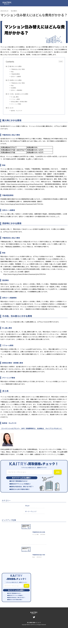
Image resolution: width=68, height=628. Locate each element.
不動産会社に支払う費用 (18, 69)
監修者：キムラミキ (16, 110)
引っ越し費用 (15, 97)
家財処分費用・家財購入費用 (19, 101)
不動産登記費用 (15, 74)
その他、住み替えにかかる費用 (18, 94)
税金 (12, 71)
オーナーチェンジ (30, 511)
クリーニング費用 (16, 104)
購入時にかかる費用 (15, 66)
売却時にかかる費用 (15, 80)
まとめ (11, 108)
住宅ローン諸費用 (16, 76)
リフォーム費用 (15, 99)
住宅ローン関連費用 (16, 90)
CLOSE (60, 61)
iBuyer (27, 505)
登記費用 (13, 88)
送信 (58, 472)
